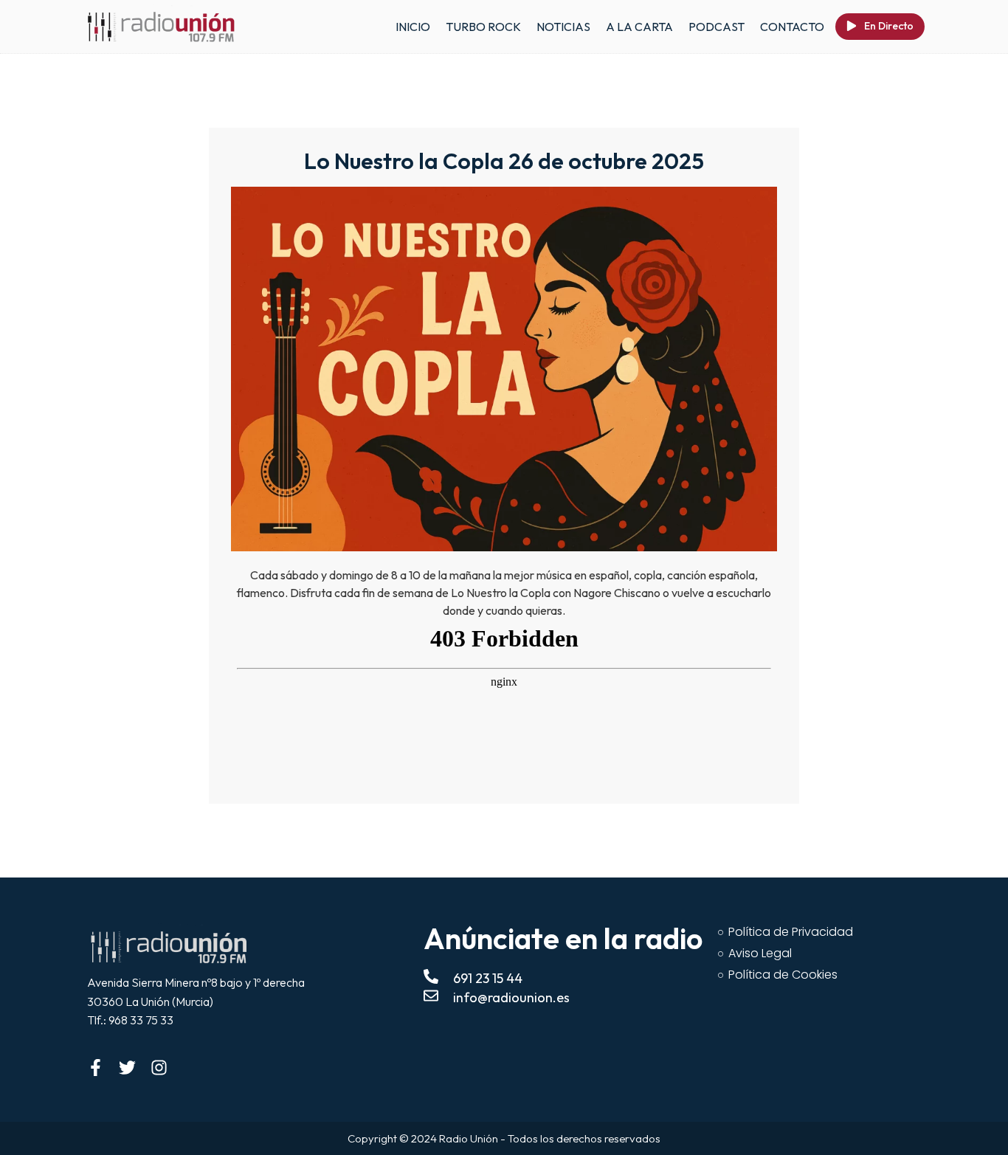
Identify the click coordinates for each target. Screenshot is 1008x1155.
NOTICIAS (563, 26)
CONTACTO (792, 26)
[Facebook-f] (95, 1067)
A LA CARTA (639, 26)
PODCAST (716, 26)
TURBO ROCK (483, 26)
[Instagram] (159, 1067)
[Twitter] (127, 1067)
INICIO (413, 26)
